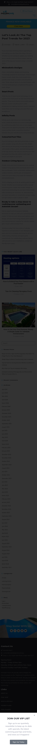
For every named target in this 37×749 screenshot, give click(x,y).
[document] (18, 374)
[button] (34, 715)
